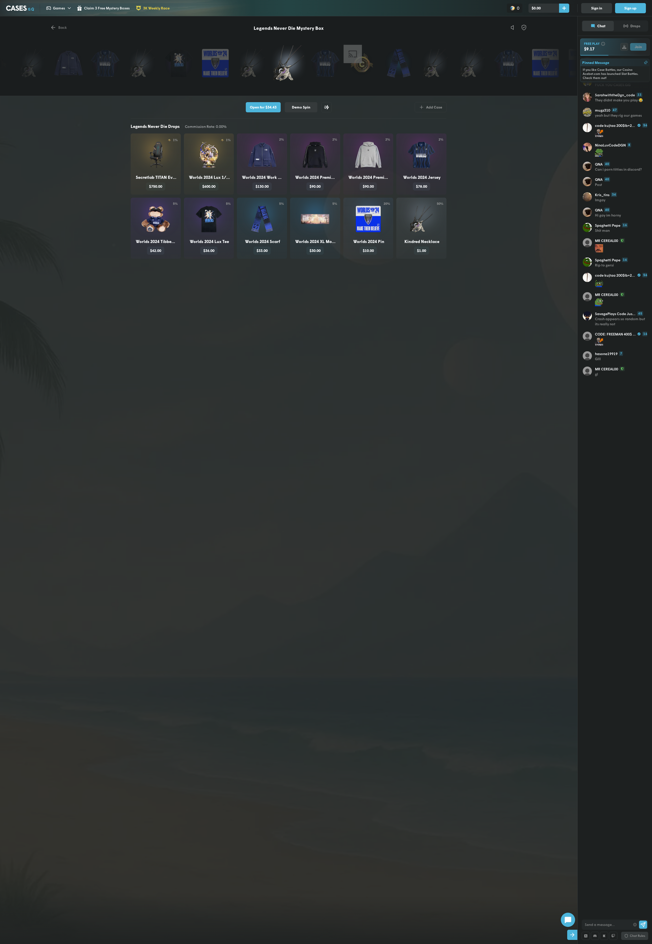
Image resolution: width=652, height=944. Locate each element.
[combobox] (606, 925)
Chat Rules (637, 936)
